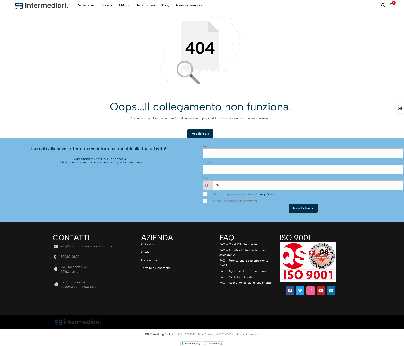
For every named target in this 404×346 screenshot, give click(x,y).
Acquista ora (200, 133)
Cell (205, 178)
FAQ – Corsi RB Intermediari (238, 244)
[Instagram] (310, 290)
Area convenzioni (188, 5)
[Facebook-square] (290, 290)
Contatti (146, 252)
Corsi (105, 5)
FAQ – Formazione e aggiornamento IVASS (243, 263)
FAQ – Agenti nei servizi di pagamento (245, 283)
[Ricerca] (383, 5)
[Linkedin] (331, 290)
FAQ (122, 5)
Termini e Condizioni (155, 268)
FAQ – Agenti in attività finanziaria (242, 271)
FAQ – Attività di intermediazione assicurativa (242, 252)
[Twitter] (300, 290)
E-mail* (208, 162)
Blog (165, 5)
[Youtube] (321, 290)
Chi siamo (148, 244)
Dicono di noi (146, 5)
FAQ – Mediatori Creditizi (236, 277)
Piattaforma (85, 5)
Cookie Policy (214, 343)
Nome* (208, 146)
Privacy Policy (265, 194)
